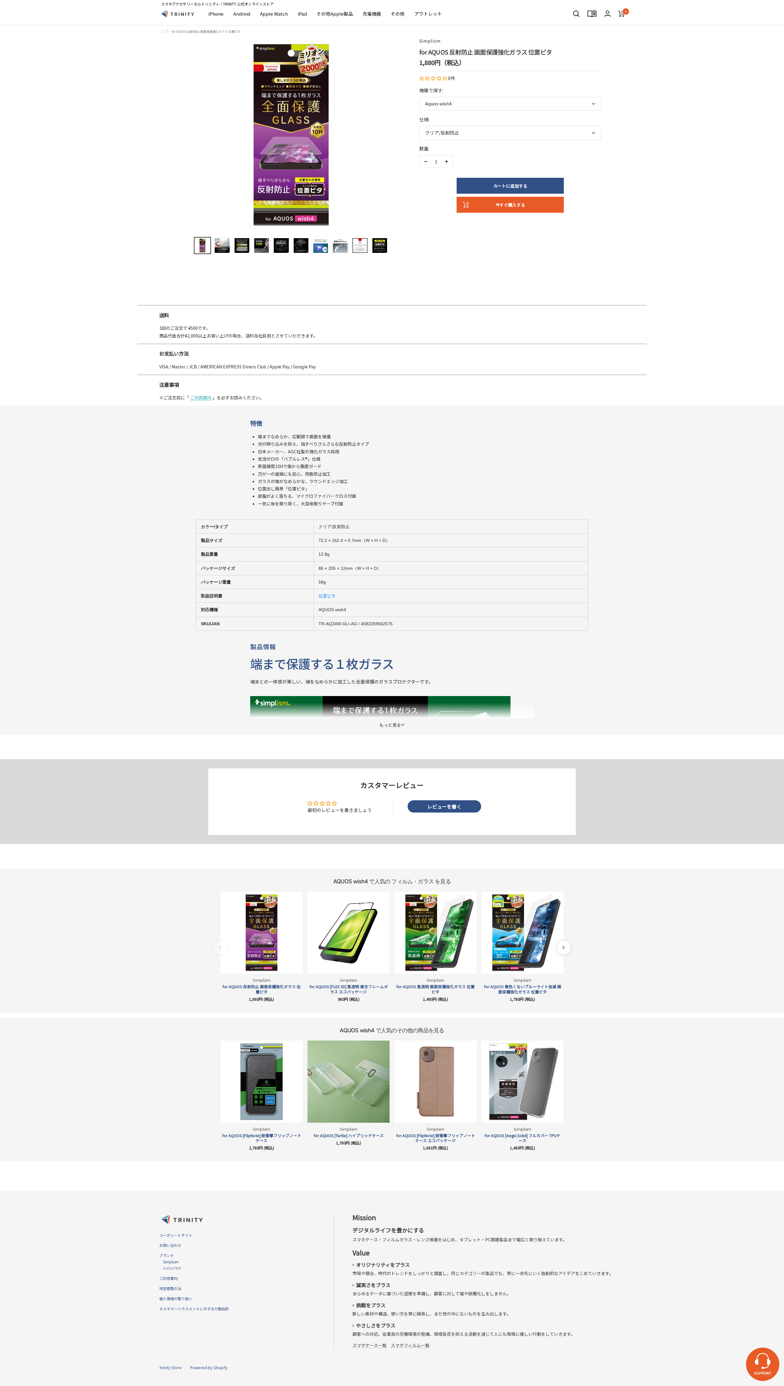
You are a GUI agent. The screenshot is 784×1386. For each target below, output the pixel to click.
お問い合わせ (170, 1245)
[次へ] (563, 947)
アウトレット (428, 13)
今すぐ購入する (510, 205)
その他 (398, 13)
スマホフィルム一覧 (410, 1345)
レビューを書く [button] (444, 806)
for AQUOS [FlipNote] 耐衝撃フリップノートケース (261, 1138)
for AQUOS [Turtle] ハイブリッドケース (349, 1135)
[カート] (621, 14)
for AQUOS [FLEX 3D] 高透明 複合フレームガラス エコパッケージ (348, 989)
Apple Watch (274, 13)
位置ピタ (327, 595)
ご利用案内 (201, 397)
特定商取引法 (170, 1288)
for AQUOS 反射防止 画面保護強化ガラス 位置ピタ (261, 989)
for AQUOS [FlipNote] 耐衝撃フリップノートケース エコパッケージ (435, 1138)
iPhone (216, 13)
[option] (392, 302)
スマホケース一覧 (369, 1345)
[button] (433, 78)
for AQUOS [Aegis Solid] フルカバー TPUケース (522, 1138)
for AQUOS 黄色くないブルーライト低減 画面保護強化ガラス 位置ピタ (522, 989)
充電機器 (372, 13)
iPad (302, 13)
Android (241, 13)
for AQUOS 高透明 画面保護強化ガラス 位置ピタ (435, 989)
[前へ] (220, 947)
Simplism (430, 41)
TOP (162, 31)
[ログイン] (607, 13)
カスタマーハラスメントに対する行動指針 (194, 1308)
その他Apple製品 (335, 13)
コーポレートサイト (175, 1235)
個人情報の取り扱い (175, 1298)
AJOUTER (170, 1268)
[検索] (576, 13)
